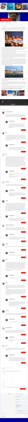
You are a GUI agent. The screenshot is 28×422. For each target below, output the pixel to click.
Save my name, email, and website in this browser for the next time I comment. (13, 387)
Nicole (7, 282)
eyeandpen (7, 181)
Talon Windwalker (11, 25)
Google (11, 104)
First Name (17, 399)
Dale (6, 132)
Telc (13, 62)
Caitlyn (7, 200)
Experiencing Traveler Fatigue (21, 96)
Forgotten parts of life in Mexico (9, 96)
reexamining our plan (8, 27)
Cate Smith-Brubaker (9, 327)
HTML (18, 407)
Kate (6, 345)
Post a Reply (23, 118)
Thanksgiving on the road (4, 96)
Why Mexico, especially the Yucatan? (15, 96)
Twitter (14, 104)
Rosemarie (7, 310)
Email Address (18, 396)
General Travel (20, 25)
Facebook (13, 104)
